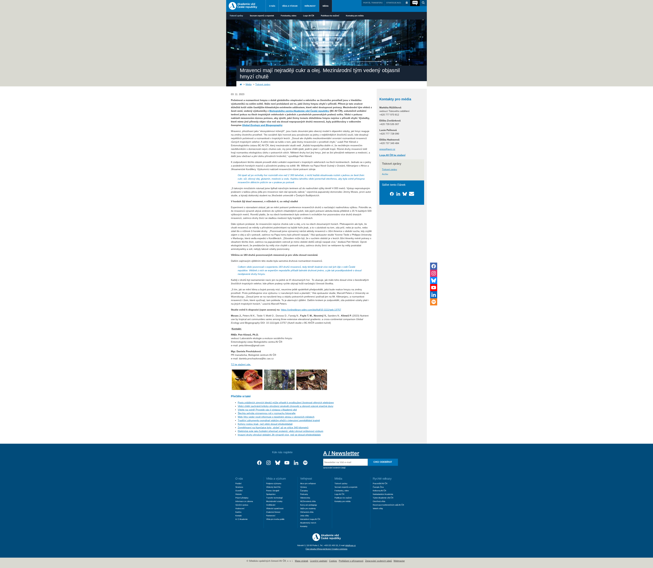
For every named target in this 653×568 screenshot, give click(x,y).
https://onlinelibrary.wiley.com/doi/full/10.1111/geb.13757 (311, 309)
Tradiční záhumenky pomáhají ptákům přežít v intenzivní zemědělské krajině (279, 420)
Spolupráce (270, 494)
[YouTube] (286, 463)
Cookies (333, 561)
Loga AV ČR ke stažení (392, 155)
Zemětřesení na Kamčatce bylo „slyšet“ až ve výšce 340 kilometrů (273, 427)
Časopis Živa (378, 487)
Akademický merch (308, 523)
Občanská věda (306, 512)
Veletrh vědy (378, 508)
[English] (415, 3)
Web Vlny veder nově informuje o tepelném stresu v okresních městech (276, 416)
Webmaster (399, 561)
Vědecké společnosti (274, 508)
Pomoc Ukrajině (272, 491)
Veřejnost (310, 6)
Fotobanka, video (288, 16)
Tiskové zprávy (236, 16)
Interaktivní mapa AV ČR (310, 519)
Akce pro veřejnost (308, 483)
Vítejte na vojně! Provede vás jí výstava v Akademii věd (267, 409)
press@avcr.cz (387, 149)
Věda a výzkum (289, 6)
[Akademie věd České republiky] (326, 540)
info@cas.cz (350, 545)
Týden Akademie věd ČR (383, 498)
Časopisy (304, 491)
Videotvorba (305, 498)
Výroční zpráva (241, 505)
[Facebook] (259, 463)
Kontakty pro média (355, 16)
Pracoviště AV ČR (380, 483)
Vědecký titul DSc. (273, 487)
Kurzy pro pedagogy (308, 505)
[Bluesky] (277, 463)
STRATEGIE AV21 (393, 3)
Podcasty (304, 494)
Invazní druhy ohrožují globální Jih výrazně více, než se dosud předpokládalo (279, 434)
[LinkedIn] (296, 463)
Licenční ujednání (318, 561)
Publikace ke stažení (330, 16)
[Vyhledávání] (423, 3)
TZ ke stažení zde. (241, 364)
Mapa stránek (301, 561)
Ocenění (238, 491)
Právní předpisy (241, 498)
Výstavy (303, 487)
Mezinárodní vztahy (274, 501)
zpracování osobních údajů (334, 468)
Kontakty (303, 526)
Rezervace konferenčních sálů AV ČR (388, 505)
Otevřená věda (379, 501)
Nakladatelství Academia (383, 494)
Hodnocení (239, 508)
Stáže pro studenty (308, 508)
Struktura (239, 487)
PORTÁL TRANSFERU (373, 3)
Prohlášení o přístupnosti (351, 561)
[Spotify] (305, 463)
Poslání (238, 483)
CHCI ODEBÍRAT (382, 462)
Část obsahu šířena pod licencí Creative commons (326, 549)
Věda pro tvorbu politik (275, 519)
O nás (272, 6)
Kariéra (238, 512)
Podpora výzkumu (273, 483)
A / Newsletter (341, 453)
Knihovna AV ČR (379, 491)
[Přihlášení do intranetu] (406, 3)
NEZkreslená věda (308, 501)
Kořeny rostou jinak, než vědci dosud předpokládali (265, 424)
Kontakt (238, 516)
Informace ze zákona (244, 501)
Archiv (385, 174)
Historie (238, 494)
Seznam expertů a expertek (262, 16)
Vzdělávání (270, 505)
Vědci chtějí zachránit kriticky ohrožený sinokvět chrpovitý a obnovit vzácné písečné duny (285, 406)
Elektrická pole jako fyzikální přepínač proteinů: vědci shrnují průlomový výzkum (280, 431)
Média (326, 6)
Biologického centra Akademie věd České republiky (299, 111)
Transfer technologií (274, 498)
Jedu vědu (304, 516)
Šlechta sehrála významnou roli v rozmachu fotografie (267, 413)
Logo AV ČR (308, 16)
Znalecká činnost (273, 512)
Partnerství (270, 516)
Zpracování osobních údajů (378, 561)
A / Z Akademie (241, 519)
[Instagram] (268, 463)
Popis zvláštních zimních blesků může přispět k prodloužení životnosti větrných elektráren (286, 402)
